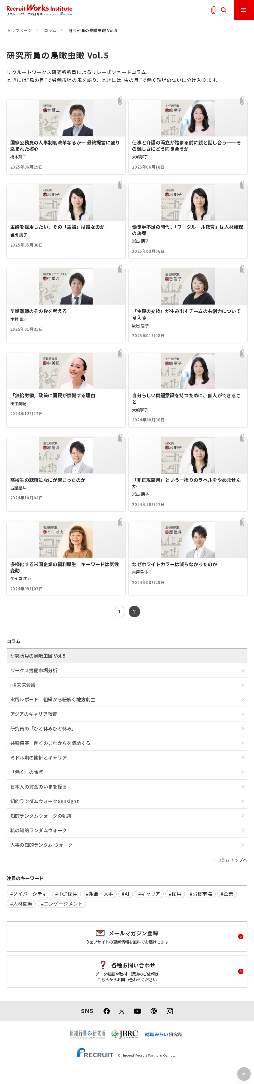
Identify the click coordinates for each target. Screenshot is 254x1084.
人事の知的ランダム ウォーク (41, 844)
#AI (126, 893)
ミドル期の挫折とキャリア (38, 757)
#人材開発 (21, 903)
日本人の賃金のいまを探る (38, 786)
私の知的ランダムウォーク (38, 830)
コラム (50, 30)
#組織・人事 (99, 893)
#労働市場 (201, 893)
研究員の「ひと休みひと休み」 (43, 728)
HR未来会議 (23, 684)
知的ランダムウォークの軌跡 (41, 815)
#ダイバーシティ (28, 893)
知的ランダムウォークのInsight (44, 800)
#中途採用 (66, 893)
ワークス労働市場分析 (34, 670)
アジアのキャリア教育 (33, 713)
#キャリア (149, 893)
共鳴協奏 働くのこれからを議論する (50, 742)
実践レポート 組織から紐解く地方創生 (52, 699)
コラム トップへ (232, 860)
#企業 (227, 893)
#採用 (175, 893)
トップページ (19, 30)
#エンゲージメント (62, 903)
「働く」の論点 (26, 771)
